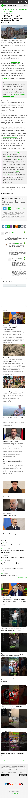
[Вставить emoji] (16, 285)
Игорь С (13, 232)
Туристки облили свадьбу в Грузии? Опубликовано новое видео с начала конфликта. (11, 679)
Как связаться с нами (11, 772)
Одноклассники (14, 176)
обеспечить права (5, 78)
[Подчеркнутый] (10, 285)
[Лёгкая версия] (7, 1)
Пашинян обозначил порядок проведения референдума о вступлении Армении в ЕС (11, 327)
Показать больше (14, 759)
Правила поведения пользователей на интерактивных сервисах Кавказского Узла (14, 788)
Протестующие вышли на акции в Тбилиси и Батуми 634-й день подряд (13, 391)
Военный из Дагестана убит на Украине (12, 557)
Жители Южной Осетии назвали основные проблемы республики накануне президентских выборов (12, 359)
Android (19, 159)
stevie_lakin (17, 243)
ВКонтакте (6, 176)
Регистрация (14, 300)
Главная (3, 11)
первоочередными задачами (10, 137)
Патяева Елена (7, 497)
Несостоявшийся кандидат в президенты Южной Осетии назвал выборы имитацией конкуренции (13, 443)
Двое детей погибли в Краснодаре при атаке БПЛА (12, 569)
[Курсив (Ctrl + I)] (7, 285)
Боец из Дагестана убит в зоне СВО (11, 575)
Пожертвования (23, 772)
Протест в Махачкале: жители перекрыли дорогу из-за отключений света (13, 654)
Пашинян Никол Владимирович (12, 534)
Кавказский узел (15, 62)
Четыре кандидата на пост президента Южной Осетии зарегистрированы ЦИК (14, 461)
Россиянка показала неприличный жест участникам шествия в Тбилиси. (12, 754)
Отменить (14, 304)
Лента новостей (10, 11)
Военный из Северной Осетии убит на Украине (12, 544)
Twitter (17, 171)
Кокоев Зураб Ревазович (10, 515)
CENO (8, 156)
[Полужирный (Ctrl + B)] (4, 285)
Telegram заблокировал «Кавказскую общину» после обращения (11, 707)
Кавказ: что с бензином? (9, 9)
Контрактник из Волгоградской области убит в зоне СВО (12, 551)
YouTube (7, 174)
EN (4, 1)
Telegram (19, 152)
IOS (22, 159)
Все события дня (22, 577)
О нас (2, 772)
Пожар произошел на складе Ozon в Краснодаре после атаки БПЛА (11, 563)
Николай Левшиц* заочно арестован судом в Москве (13, 418)
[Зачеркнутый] (13, 285)
